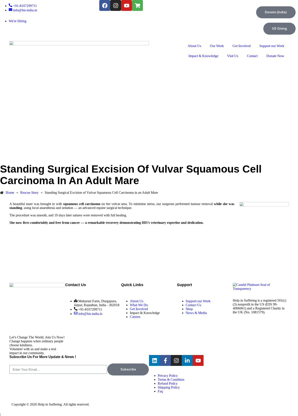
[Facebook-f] (165, 360)
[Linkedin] (154, 360)
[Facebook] (104, 5)
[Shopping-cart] (137, 5)
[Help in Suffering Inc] (261, 288)
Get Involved (242, 46)
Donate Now (275, 56)
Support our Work (271, 46)
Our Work (217, 46)
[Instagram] (115, 5)
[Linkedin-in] (187, 360)
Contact (252, 56)
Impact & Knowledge (203, 56)
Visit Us (232, 56)
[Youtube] (126, 5)
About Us (194, 46)
